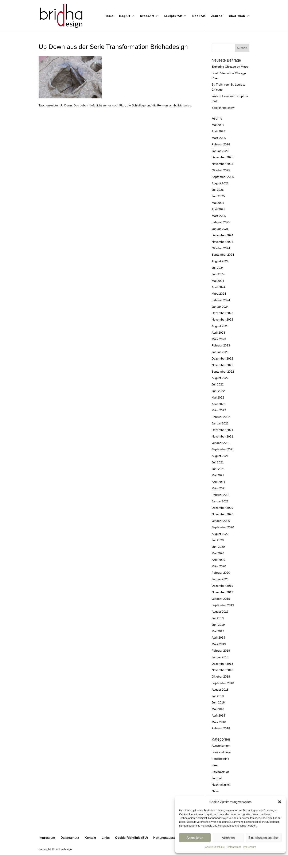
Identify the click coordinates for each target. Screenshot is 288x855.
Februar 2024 (221, 300)
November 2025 (222, 163)
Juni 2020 (218, 546)
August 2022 (220, 378)
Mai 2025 (218, 202)
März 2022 (219, 410)
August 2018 (220, 689)
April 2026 (218, 131)
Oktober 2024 (221, 248)
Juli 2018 (218, 696)
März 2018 (219, 722)
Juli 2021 (218, 462)
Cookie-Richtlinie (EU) (131, 837)
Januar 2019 (220, 657)
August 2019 (220, 611)
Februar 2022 (221, 417)
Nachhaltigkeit (221, 784)
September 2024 (223, 254)
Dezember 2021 (222, 430)
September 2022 (223, 371)
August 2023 (220, 326)
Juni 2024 (218, 274)
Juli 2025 (218, 189)
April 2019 (218, 637)
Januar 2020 (220, 579)
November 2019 (222, 592)
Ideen (215, 765)
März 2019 (219, 644)
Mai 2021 (218, 475)
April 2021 (218, 481)
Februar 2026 (221, 144)
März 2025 (219, 215)
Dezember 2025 (222, 157)
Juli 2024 (218, 267)
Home (109, 15)
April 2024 (218, 287)
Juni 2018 (218, 702)
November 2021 (222, 436)
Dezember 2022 (222, 358)
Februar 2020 (221, 572)
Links (106, 837)
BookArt (199, 15)
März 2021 (219, 488)
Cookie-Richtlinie (215, 847)
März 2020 (219, 566)
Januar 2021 (220, 501)
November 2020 (222, 514)
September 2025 (223, 177)
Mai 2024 (218, 280)
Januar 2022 (220, 423)
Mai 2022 (218, 397)
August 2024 (220, 261)
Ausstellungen (221, 745)
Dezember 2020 (222, 507)
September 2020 (223, 527)
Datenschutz (234, 847)
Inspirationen (220, 771)
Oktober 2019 (221, 598)
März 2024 (219, 293)
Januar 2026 (220, 151)
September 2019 (223, 605)
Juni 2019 (218, 624)
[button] (279, 802)
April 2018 (218, 715)
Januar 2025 (220, 228)
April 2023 (218, 332)
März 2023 (219, 339)
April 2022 (218, 404)
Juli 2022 (218, 384)
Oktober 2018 (221, 676)
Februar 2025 (221, 222)
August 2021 (220, 456)
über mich (237, 15)
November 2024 (222, 241)
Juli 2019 (218, 618)
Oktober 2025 (221, 170)
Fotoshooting (220, 758)
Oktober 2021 (221, 442)
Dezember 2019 (222, 585)
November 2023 (222, 319)
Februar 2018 (221, 728)
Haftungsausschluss (168, 837)
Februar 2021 (221, 495)
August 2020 (220, 534)
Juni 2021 (218, 469)
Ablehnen (228, 837)
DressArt (147, 15)
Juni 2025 (218, 196)
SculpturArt (173, 15)
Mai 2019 (218, 631)
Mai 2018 (218, 709)
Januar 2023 (220, 352)
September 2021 (223, 449)
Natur (215, 791)
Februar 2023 (221, 345)
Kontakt (90, 837)
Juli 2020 (218, 540)
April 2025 (218, 209)
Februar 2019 (221, 650)
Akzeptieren (195, 837)
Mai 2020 (218, 553)
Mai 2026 (218, 124)
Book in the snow (223, 107)
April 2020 (218, 559)
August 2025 (220, 183)
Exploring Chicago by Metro (230, 66)
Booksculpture (221, 752)
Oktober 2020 (221, 520)
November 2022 (222, 365)
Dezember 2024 (222, 235)
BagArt (124, 15)
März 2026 (219, 138)
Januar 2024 (220, 306)
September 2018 (223, 683)
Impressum (249, 847)
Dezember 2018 (222, 663)
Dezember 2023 (222, 313)
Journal (217, 15)
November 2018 (222, 670)
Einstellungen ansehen (263, 837)
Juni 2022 (218, 391)
